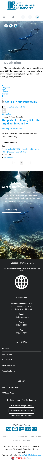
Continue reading (10, 142)
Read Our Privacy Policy (10, 387)
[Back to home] (20, 5)
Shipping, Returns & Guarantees (29, 436)
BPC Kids (18, 129)
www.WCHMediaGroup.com (30, 455)
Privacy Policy (7, 436)
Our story (5, 349)
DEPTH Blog (11, 210)
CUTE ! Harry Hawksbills (24, 149)
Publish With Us (7, 360)
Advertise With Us (8, 365)
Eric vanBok (6, 114)
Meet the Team (7, 354)
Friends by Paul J (8, 149)
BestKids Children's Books (23, 410)
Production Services (9, 371)
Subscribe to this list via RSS (14, 107)
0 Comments (8, 158)
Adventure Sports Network (17, 152)
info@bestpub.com (21, 317)
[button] (4, 17)
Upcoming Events (8, 129)
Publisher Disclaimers (21, 440)
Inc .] (6, 152)
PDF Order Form (8, 393)
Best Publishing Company (22, 406)
